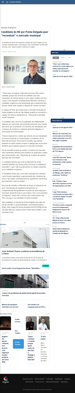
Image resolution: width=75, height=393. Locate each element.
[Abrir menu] (2, 2)
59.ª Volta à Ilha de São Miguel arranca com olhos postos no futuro (62, 220)
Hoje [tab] (56, 57)
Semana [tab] (62, 57)
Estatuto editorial (39, 379)
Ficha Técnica (29, 382)
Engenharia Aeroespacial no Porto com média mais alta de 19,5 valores (62, 149)
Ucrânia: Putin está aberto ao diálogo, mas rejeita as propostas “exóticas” (62, 172)
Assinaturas (64, 382)
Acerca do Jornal (28, 379)
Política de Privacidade (52, 382)
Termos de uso (39, 382)
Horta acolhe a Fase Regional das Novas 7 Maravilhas (21, 268)
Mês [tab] (70, 57)
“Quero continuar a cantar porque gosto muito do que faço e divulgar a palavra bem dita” (31, 348)
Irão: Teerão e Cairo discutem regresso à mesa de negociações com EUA (62, 183)
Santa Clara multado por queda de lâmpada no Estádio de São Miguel (61, 231)
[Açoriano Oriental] (5, 383)
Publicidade (49, 379)
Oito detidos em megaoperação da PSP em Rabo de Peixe (37, 307)
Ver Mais (47, 224)
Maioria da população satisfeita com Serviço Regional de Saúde (10, 307)
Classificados (59, 379)
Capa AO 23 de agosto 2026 (62, 76)
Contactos (67, 379)
